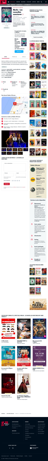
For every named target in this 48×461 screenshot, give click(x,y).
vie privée (23, 187)
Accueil (3, 413)
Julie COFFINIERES (10, 74)
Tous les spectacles (16, 433)
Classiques (27, 435)
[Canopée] (32, 281)
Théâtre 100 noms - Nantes (19, 23)
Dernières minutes (41, 426)
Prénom (6, 173)
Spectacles (12, 1)
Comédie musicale (17, 18)
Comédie (25, 17)
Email (18, 173)
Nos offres (23, 1)
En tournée (27, 4)
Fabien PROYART (8, 77)
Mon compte (46, 2)
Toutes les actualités (38, 37)
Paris (9, 4)
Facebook (9, 448)
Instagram (13, 448)
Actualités (29, 1)
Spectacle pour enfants (18, 21)
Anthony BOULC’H (9, 75)
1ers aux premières (41, 424)
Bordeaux (13, 4)
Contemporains (28, 437)
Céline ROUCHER (9, 70)
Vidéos (38, 1)
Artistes (34, 1)
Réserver (19, 51)
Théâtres (18, 1)
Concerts (27, 431)
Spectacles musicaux (17, 17)
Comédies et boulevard (29, 433)
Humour (23, 18)
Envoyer (6, 184)
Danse (26, 439)
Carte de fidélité (41, 431)
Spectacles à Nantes (18, 7)
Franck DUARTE (17, 24)
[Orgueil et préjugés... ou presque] (43, 281)
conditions (14, 187)
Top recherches (41, 433)
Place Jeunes (40, 429)
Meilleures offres (41, 428)
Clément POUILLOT (12, 72)
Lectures (27, 429)
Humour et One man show (30, 426)
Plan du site (12, 456)
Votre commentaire (8, 163)
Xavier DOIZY (9, 69)
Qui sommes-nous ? (5, 456)
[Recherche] (41, 2)
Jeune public (16, 16)
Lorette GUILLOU (16, 69)
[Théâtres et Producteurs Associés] (8, 1)
